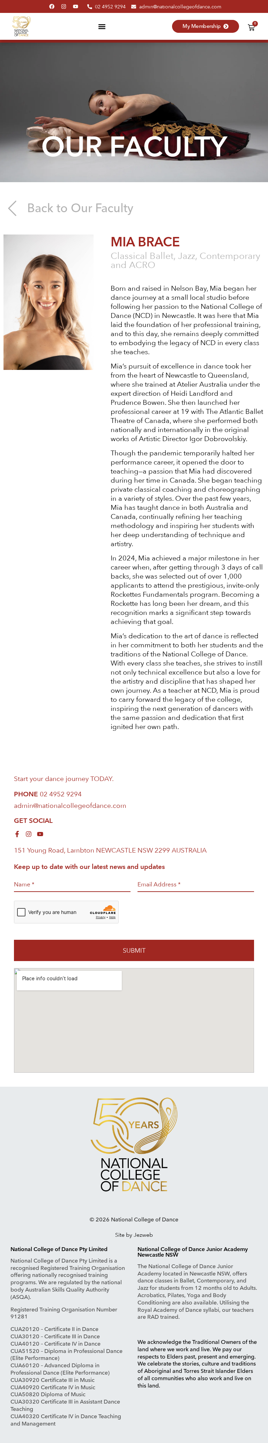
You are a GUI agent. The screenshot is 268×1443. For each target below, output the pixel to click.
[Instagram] (63, 6)
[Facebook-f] (17, 834)
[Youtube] (75, 6)
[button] (101, 26)
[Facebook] (52, 6)
